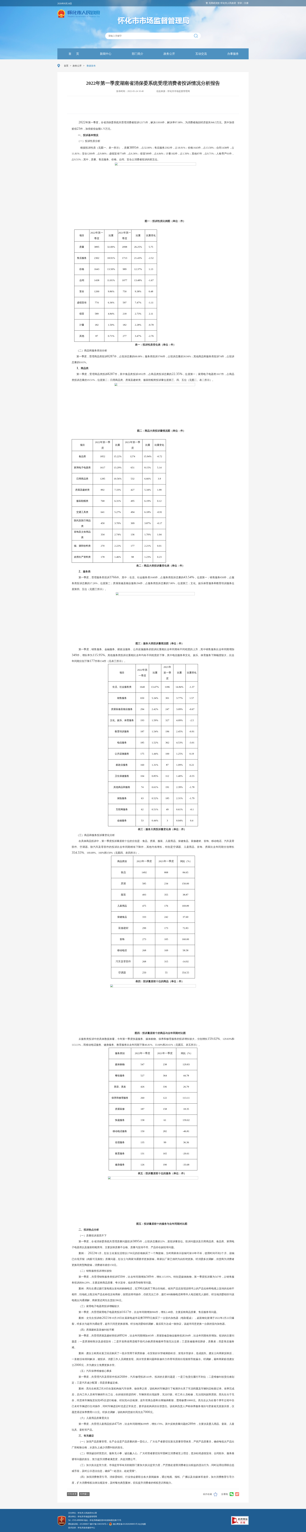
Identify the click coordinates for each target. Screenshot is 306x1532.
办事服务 (232, 53)
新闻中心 (105, 53)
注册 (246, 3)
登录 (239, 3)
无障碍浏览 (214, 3)
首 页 (73, 53)
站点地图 (142, 1524)
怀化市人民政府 (228, 3)
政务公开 (169, 53)
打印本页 (72, 1494)
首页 (66, 66)
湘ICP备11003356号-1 (99, 1524)
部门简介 (137, 53)
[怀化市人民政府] (78, 14)
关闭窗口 (84, 1494)
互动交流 (201, 53)
